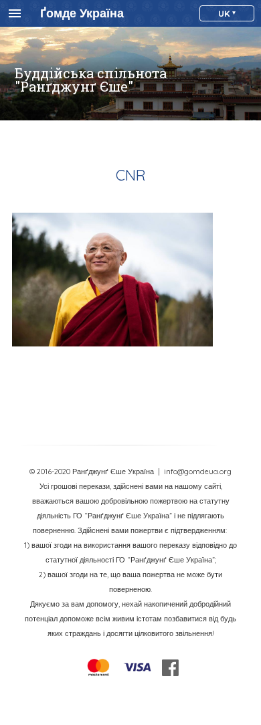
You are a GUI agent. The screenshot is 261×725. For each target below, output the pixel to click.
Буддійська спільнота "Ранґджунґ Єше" (91, 79)
